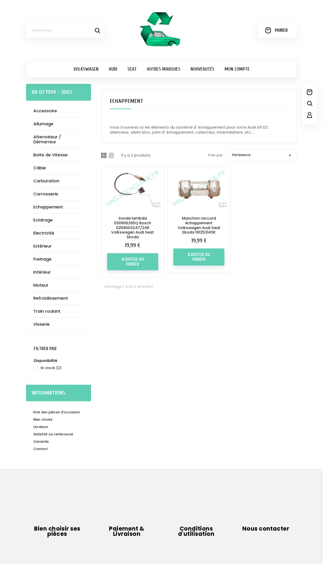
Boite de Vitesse (50, 155)
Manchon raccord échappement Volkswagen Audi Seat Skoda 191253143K (199, 225)
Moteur (40, 285)
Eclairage (43, 220)
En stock (51, 367)
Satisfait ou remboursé (53, 434)
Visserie (41, 324)
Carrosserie (45, 194)
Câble (39, 168)
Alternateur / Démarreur (47, 139)
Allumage (43, 124)
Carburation (46, 181)
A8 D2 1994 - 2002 (51, 92)
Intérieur (42, 272)
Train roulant (47, 311)
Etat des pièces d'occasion (56, 412)
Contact (40, 449)
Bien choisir (43, 419)
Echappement (48, 207)
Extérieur (42, 246)
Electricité (43, 233)
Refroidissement (50, 298)
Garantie (41, 441)
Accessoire (45, 111)
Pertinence (262, 155)
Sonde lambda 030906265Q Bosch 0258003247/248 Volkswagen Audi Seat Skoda (132, 228)
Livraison (40, 426)
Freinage (42, 259)
